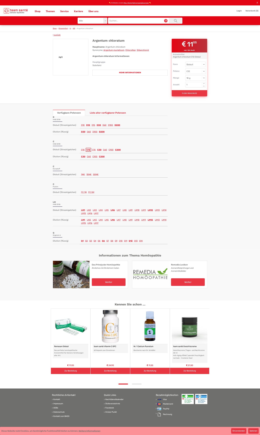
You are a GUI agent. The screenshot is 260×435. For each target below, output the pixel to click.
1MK (83, 174)
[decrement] (204, 86)
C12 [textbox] (188, 71)
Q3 (90, 241)
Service (64, 11)
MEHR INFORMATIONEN (130, 72)
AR (74, 28)
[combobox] (195, 71)
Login (239, 11)
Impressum (58, 404)
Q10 (121, 241)
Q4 (95, 241)
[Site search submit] (175, 21)
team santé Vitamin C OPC (105, 346)
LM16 (89, 213)
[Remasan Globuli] (70, 326)
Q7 (107, 241)
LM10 (137, 210)
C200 (118, 150)
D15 (93, 125)
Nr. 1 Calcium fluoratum (143, 346)
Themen (50, 11)
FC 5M (91, 192)
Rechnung (167, 414)
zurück (57, 35)
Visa (165, 399)
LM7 (119, 210)
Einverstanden (239, 431)
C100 (111, 150)
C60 (105, 150)
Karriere (78, 11)
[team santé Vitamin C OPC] (110, 326)
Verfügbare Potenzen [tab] (69, 112)
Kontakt (56, 399)
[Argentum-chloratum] (70, 57)
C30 (99, 150)
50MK (95, 174)
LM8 (125, 210)
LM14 (164, 210)
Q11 (125, 241)
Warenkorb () (252, 11)
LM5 (107, 210)
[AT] (16, 11)
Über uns (93, 11)
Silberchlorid (143, 50)
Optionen (253, 431)
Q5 (99, 241)
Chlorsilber (130, 50)
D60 (104, 125)
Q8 (111, 241)
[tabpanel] (70, 341)
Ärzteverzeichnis (112, 404)
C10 (83, 150)
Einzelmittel (63, 28)
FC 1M (84, 192)
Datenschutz (59, 412)
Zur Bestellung (70, 371)
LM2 (89, 210)
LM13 (157, 210)
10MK (88, 174)
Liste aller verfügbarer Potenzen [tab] (108, 112)
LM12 (150, 210)
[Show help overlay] (166, 20)
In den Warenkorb (189, 93)
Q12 (131, 241)
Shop (37, 11)
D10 (83, 125)
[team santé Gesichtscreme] (189, 326)
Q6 (103, 241)
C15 (94, 150)
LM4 (101, 210)
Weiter (108, 282)
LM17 (96, 213)
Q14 (141, 241)
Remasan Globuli (61, 346)
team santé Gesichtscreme (185, 346)
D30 (99, 125)
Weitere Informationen (89, 431)
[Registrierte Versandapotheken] (188, 399)
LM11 (143, 210)
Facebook (109, 408)
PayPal (166, 409)
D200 (117, 125)
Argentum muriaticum (113, 50)
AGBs (55, 408)
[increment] (204, 83)
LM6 (113, 210)
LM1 (83, 210)
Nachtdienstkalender (114, 399)
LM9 (131, 210)
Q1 (82, 241)
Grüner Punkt (111, 412)
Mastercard (168, 404)
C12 (88, 150)
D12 (88, 125)
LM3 (95, 210)
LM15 (83, 213)
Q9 (116, 241)
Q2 (86, 241)
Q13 (136, 241)
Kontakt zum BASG (61, 416)
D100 (110, 125)
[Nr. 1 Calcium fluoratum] (150, 326)
